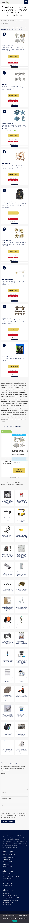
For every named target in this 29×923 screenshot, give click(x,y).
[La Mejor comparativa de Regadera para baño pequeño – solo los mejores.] (7, 566)
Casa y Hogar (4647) (9, 854)
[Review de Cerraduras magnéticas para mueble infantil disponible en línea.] (7, 744)
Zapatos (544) (7, 864)
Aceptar (15, 920)
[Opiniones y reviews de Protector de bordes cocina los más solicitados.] (21, 726)
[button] (26, 2)
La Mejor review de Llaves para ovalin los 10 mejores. (7, 519)
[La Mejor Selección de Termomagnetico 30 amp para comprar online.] (7, 653)
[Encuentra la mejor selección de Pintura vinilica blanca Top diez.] (21, 708)
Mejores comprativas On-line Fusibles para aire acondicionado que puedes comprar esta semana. (7, 538)
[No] (27, 918)
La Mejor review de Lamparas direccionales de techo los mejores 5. (7, 590)
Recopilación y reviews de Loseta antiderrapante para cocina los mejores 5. (7, 716)
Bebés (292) (6, 881)
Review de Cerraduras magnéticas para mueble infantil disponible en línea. (7, 751)
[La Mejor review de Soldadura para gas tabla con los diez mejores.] (7, 619)
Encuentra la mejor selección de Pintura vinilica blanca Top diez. (21, 715)
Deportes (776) (7, 862)
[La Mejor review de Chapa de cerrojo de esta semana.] (21, 584)
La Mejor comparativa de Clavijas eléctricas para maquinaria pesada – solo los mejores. (21, 537)
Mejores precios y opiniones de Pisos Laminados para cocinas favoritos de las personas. (7, 698)
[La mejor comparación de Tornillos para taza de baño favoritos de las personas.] (7, 672)
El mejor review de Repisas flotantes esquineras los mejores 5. (21, 626)
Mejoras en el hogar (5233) (11, 900)
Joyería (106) (7, 893)
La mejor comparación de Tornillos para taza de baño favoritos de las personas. (7, 679)
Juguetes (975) (7, 859)
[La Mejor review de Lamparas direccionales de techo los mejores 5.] (7, 584)
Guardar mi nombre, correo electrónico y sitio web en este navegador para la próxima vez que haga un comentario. (13, 815)
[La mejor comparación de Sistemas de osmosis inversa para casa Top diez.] (21, 672)
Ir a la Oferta (13, 56)
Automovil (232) (7, 883)
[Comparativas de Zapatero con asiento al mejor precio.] (7, 636)
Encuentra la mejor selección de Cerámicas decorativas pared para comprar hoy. (21, 751)
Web (2, 805)
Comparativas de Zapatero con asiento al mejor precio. (7, 642)
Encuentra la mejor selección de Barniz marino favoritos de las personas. (21, 643)
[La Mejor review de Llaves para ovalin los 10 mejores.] (7, 512)
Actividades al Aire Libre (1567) (12, 876)
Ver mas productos (6, 431)
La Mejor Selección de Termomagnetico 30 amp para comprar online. (7, 660)
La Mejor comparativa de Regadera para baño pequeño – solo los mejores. (7, 573)
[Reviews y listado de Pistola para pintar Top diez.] (21, 690)
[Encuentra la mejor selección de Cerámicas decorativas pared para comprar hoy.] (21, 744)
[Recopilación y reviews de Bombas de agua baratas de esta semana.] (7, 726)
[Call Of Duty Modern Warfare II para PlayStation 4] (20, 349)
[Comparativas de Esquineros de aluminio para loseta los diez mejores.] (7, 494)
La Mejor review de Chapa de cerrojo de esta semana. (21, 590)
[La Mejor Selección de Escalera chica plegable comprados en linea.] (21, 600)
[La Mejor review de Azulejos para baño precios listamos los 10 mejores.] (21, 512)
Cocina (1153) (7, 874)
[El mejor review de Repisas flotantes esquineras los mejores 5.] (21, 619)
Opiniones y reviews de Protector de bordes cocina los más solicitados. (21, 733)
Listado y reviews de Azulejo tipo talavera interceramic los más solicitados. (21, 556)
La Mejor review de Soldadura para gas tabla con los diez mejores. (7, 626)
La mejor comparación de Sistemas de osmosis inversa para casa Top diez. (21, 679)
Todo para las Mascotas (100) (11, 898)
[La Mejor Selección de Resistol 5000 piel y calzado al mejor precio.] (21, 494)
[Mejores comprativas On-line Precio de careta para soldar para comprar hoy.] (7, 548)
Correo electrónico (6, 798)
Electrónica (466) (8, 866)
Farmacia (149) (7, 885)
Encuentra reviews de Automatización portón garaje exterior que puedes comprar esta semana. (21, 661)
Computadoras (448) (9, 878)
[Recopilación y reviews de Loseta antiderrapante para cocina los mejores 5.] (7, 708)
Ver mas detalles (19, 470)
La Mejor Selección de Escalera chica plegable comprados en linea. (21, 607)
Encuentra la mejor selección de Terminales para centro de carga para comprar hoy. (21, 573)
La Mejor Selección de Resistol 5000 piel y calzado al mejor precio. (21, 501)
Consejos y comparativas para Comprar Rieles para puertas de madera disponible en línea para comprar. (7, 608)
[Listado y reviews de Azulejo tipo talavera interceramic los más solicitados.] (21, 548)
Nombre (4, 792)
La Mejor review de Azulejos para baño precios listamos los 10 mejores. (21, 519)
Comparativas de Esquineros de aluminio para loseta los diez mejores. (7, 502)
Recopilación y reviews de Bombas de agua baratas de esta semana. (7, 733)
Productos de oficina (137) (10, 895)
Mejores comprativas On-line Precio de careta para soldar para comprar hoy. (7, 555)
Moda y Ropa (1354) (9, 857)
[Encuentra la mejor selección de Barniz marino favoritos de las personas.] (21, 636)
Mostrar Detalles (14, 67)
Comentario (5, 773)
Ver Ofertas (13, 65)
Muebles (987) (7, 905)
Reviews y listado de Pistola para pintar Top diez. (21, 696)
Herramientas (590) (8, 902)
